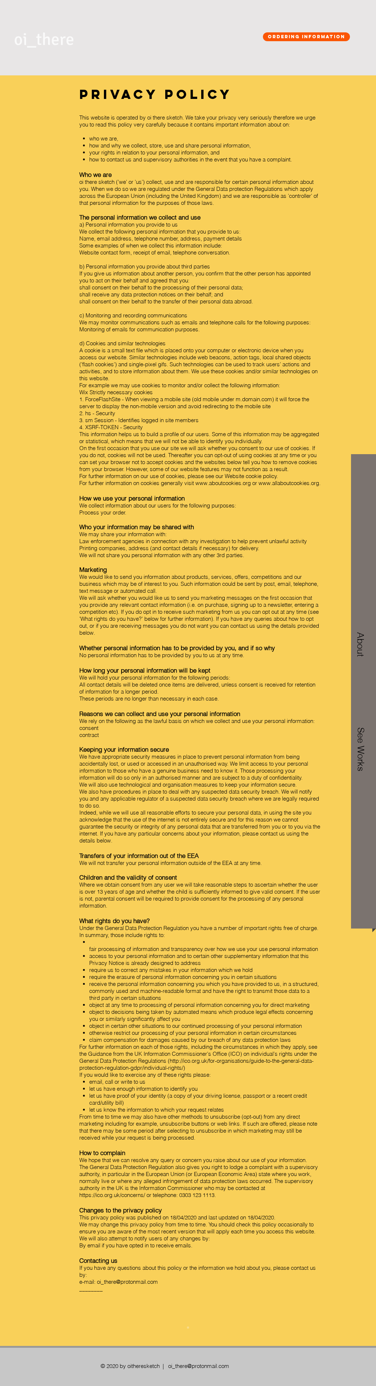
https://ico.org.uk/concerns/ (112, 1194)
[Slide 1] (188, 1327)
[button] (360, 743)
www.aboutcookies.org (223, 483)
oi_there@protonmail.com (127, 1281)
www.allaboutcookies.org (288, 483)
